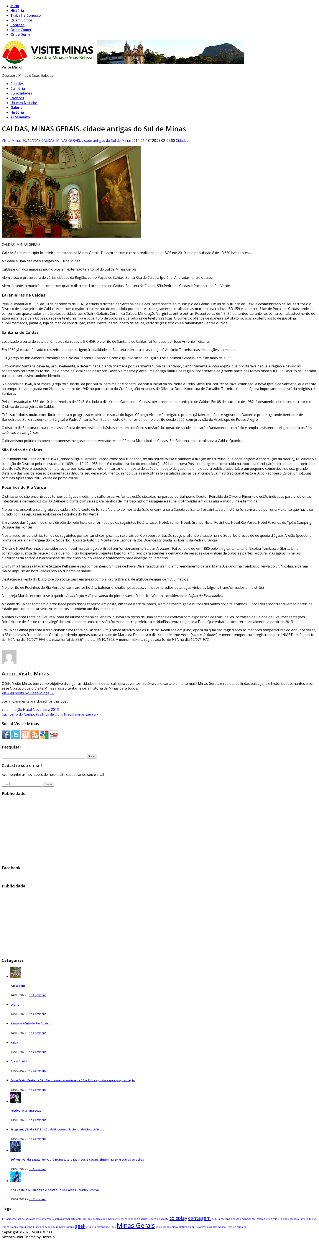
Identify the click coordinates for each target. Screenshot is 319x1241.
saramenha (219, 1226)
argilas (58, 1218)
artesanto (76, 1218)
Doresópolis (18, 1061)
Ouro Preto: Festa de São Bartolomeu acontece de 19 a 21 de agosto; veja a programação (72, 1080)
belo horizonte (111, 1218)
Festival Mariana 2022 (25, 1110)
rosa (209, 1226)
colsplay (178, 1218)
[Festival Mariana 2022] (15, 1101)
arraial (66, 1218)
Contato (17, 25)
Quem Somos (21, 20)
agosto (21, 1218)
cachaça (125, 1218)
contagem (199, 1218)
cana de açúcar (139, 1218)
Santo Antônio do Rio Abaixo (30, 1023)
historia (101, 1226)
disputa (235, 1218)
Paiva (14, 1042)
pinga (175, 1226)
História (17, 10)
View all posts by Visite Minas (28, 693)
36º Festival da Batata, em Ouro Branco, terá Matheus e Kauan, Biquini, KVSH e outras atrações (77, 1159)
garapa (70, 1226)
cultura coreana (221, 1218)
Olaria (14, 1004)
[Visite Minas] (124, 62)
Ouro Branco (163, 1226)
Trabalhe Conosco (25, 15)
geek (80, 1226)
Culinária (17, 88)
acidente (12, 1218)
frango (5, 1226)
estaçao (261, 1218)
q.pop (191, 1226)
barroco (87, 1218)
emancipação (248, 1218)
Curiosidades (21, 93)
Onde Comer (21, 29)
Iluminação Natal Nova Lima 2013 (31, 709)
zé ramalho (240, 1226)
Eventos (17, 98)
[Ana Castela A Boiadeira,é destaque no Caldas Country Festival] (15, 1180)
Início (14, 5)
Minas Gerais (136, 1225)
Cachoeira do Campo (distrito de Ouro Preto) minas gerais (49, 714)
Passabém (17, 986)
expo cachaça (291, 1218)
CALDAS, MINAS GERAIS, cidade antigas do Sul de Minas (86, 140)
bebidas (97, 1218)
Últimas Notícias (24, 102)
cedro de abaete (159, 1218)
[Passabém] (15, 976)
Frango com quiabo (21, 1226)
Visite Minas (12, 67)
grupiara (91, 1226)
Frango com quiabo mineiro (49, 1226)
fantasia (304, 1218)
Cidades (17, 83)
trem (229, 1226)
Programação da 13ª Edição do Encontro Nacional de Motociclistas (57, 1129)
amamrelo (48, 1218)
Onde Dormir (21, 34)
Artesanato (20, 117)
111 (4, 1218)
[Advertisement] (132, 830)
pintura (183, 1226)
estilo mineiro (274, 1218)
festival (313, 1218)
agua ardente (33, 1218)
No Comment (37, 995)
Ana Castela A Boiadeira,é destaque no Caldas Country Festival (55, 1190)
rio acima (201, 1226)
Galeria (16, 107)
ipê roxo (111, 1226)
